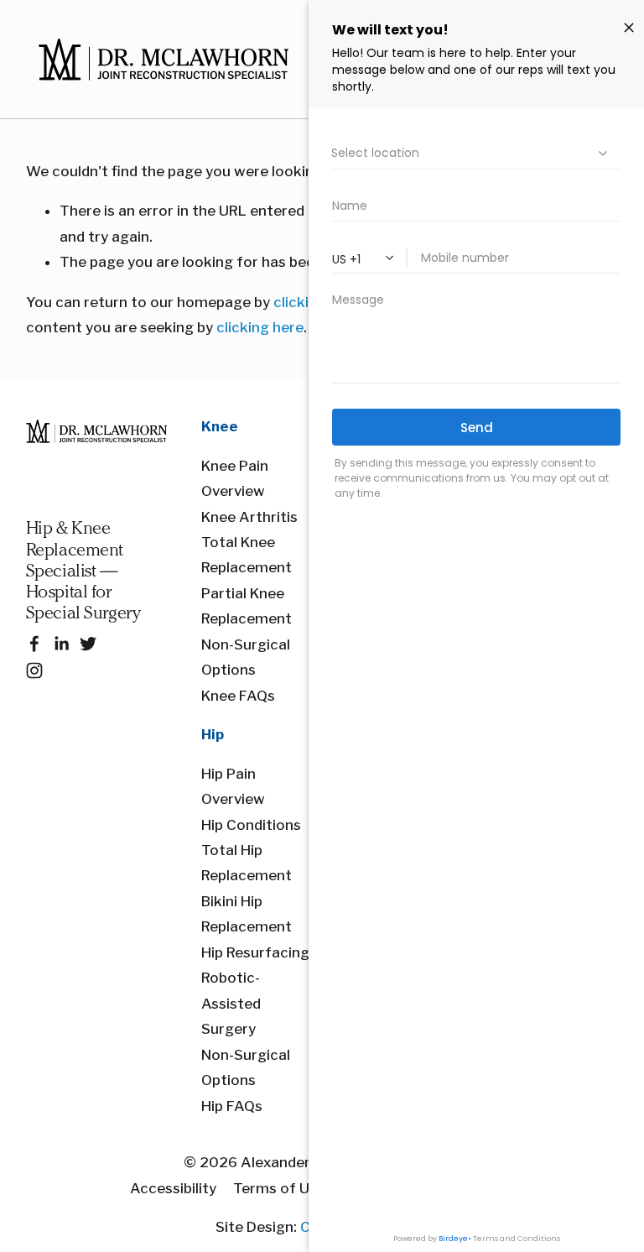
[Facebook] (34, 643)
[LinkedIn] (61, 643)
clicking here (260, 327)
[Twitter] (88, 643)
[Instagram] (34, 670)
